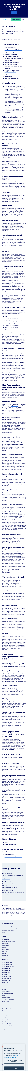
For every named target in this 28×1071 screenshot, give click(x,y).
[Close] (23, 1046)
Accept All (14, 1068)
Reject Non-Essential (14, 1065)
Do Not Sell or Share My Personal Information (14, 1060)
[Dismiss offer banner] (24, 2)
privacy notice (12, 1057)
